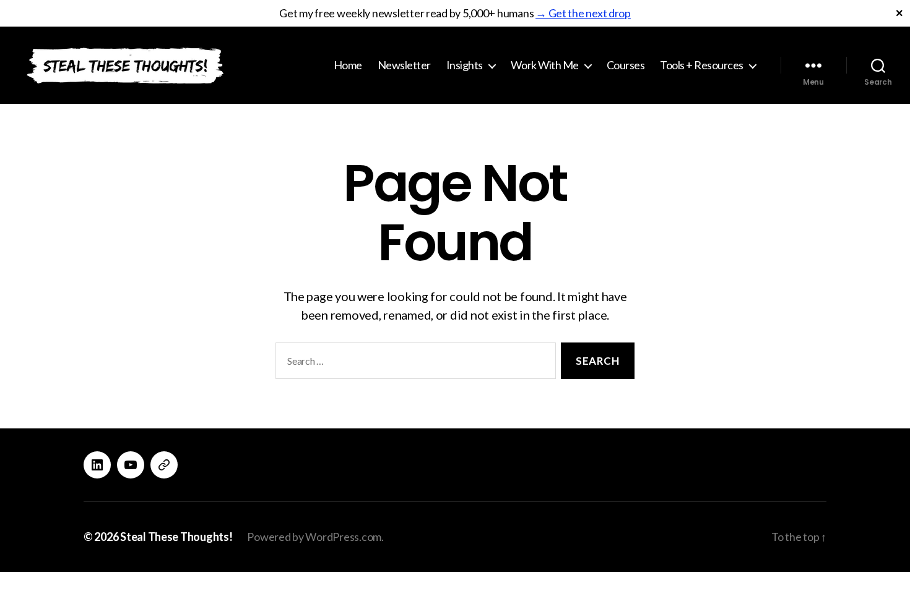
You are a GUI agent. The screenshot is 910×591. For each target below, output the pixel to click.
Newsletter (404, 65)
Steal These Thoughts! (176, 536)
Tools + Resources (701, 65)
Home (348, 65)
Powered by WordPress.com (314, 536)
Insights (464, 65)
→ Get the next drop (583, 13)
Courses (626, 65)
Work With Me (545, 65)
